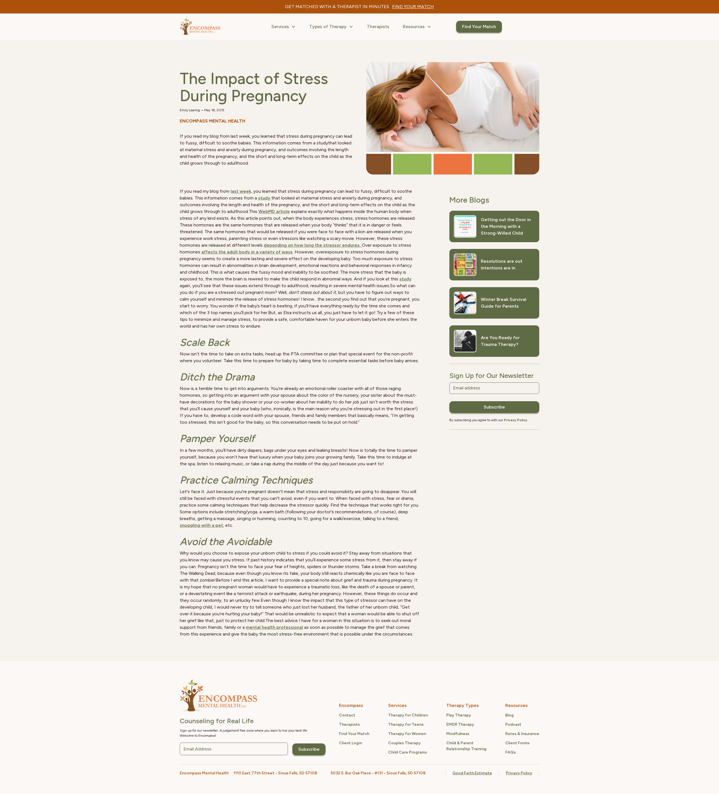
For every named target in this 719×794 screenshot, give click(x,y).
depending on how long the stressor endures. (313, 245)
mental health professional (274, 627)
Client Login (350, 743)
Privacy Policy (519, 773)
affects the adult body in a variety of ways (247, 252)
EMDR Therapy (460, 724)
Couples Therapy (404, 743)
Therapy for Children (408, 715)
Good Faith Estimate (472, 773)
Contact (347, 715)
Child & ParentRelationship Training (466, 746)
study (264, 198)
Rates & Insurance (522, 733)
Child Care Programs (407, 752)
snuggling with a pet (201, 525)
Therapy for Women (407, 733)
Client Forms (517, 743)
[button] (283, 26)
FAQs (510, 752)
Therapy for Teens (406, 724)
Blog (509, 715)
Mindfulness (457, 733)
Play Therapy (458, 715)
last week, (241, 191)
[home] (200, 26)
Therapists (378, 26)
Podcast (513, 724)
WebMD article (274, 211)
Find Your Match (479, 26)
